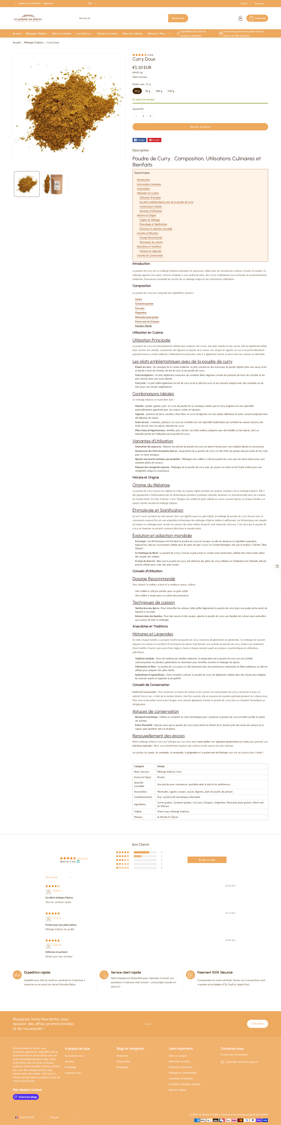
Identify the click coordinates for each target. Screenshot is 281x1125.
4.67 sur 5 (82, 858)
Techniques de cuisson (151, 242)
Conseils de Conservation (150, 255)
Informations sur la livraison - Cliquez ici (55, 3)
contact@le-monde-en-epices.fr (241, 1062)
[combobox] (132, 18)
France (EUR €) (26, 1117)
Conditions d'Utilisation (181, 1078)
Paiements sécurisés (179, 1061)
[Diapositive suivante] (95, 3)
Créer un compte (178, 1055)
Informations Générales (149, 184)
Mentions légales (177, 1089)
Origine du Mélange (150, 219)
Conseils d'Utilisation (148, 233)
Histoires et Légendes (151, 251)
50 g (147, 90)
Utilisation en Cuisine (148, 193)
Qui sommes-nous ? (75, 1055)
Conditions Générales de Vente (185, 1084)
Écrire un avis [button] (207, 859)
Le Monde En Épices (209, 1114)
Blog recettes (123, 1061)
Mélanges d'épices (33, 42)
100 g (159, 90)
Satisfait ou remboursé (181, 1067)
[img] (53, 886)
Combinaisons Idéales (151, 206)
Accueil (16, 42)
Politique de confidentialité (183, 1072)
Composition (143, 188)
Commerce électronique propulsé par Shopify (244, 1114)
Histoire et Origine (146, 215)
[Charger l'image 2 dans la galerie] (54, 184)
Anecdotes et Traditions (149, 246)
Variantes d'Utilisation (151, 211)
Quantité (138, 108)
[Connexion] (240, 18)
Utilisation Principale (150, 197)
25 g (137, 90)
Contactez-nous (73, 1072)
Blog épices (122, 1067)
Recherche (122, 1055)
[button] (257, 18)
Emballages (70, 1067)
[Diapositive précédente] (16, 3)
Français (54, 1117)
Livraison (69, 1061)
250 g (170, 90)
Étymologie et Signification (153, 224)
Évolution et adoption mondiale (156, 228)
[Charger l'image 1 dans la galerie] (27, 184)
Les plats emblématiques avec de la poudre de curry (167, 202)
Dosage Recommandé (151, 237)
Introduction (143, 179)
